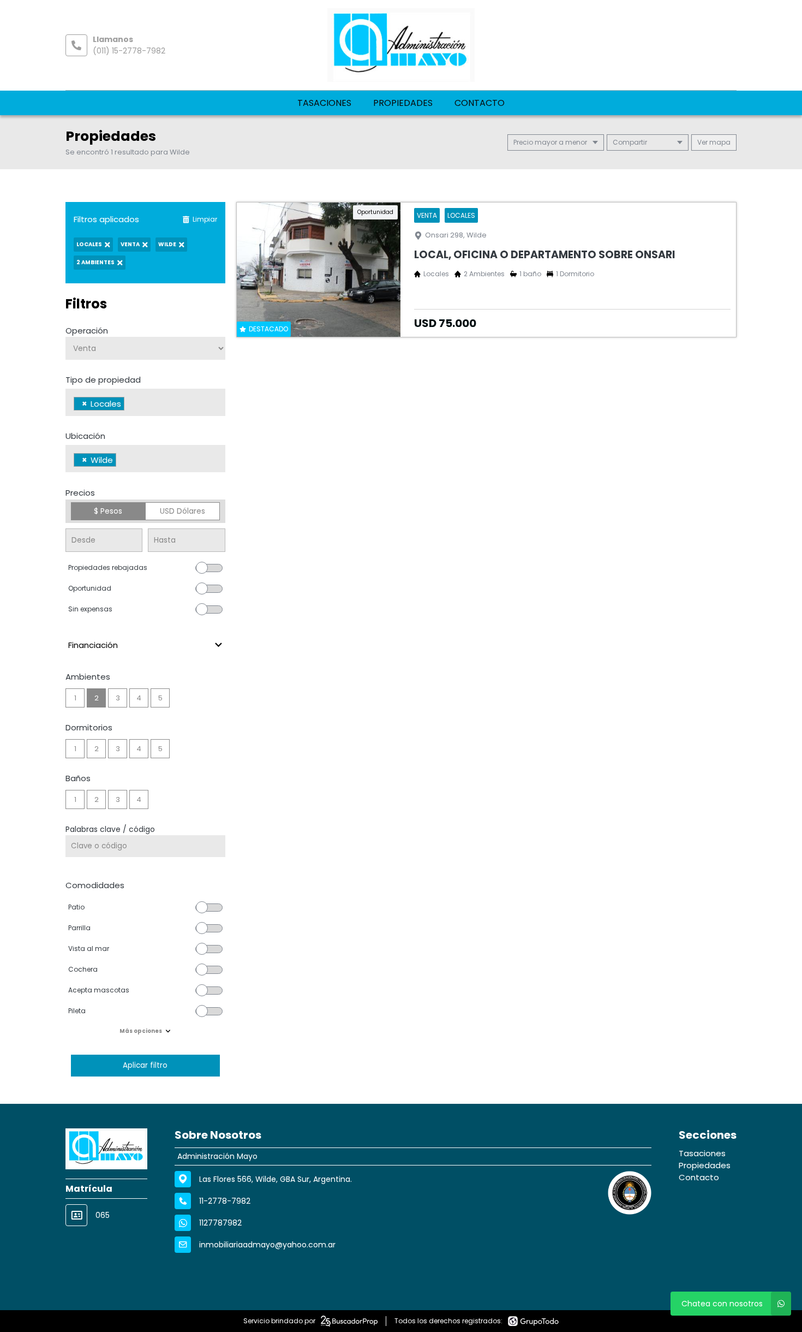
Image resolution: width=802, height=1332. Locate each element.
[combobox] (145, 402)
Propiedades (403, 103)
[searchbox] (130, 405)
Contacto (479, 103)
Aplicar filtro (145, 1065)
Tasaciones (324, 103)
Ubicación (85, 436)
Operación (86, 330)
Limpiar (205, 219)
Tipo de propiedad (103, 379)
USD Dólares (182, 511)
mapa (719, 142)
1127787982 (220, 1222)
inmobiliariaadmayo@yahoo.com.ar (267, 1244)
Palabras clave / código (110, 829)
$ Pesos (108, 511)
